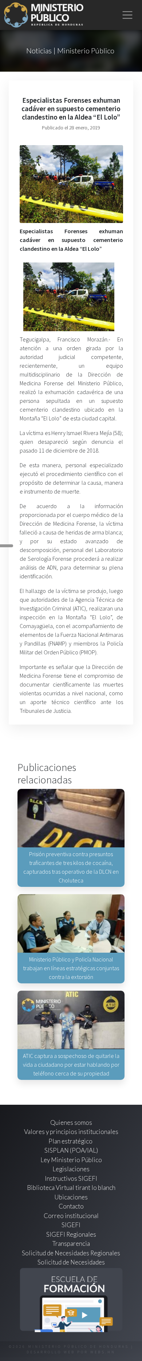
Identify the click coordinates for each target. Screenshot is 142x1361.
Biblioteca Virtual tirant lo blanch (71, 1187)
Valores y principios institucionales (71, 1131)
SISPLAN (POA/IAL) (71, 1150)
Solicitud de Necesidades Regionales (71, 1253)
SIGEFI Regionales (71, 1234)
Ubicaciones (71, 1197)
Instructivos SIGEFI (71, 1178)
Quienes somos (71, 1122)
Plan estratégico (71, 1141)
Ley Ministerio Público (71, 1160)
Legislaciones (71, 1169)
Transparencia (71, 1243)
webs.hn (102, 1352)
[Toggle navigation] (128, 15)
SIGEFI (71, 1225)
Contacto (71, 1206)
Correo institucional (71, 1216)
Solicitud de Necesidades (71, 1262)
